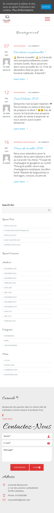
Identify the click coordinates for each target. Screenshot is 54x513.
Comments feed (10, 370)
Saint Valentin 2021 (26, 99)
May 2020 (8, 292)
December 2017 (10, 302)
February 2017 (10, 321)
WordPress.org (11, 374)
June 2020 (8, 288)
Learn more (19, 79)
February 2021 (10, 283)
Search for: (8, 205)
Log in (7, 360)
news (6, 341)
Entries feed (9, 365)
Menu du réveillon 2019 (28, 148)
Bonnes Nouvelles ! (12, 245)
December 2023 (10, 269)
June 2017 (8, 311)
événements (18, 142)
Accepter (46, 7)
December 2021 (10, 278)
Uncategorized (19, 46)
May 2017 (8, 316)
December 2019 (10, 297)
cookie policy (7, 419)
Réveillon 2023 (10, 226)
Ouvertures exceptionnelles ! (29, 52)
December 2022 (10, 273)
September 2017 (10, 307)
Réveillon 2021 (10, 235)
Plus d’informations (22, 10)
